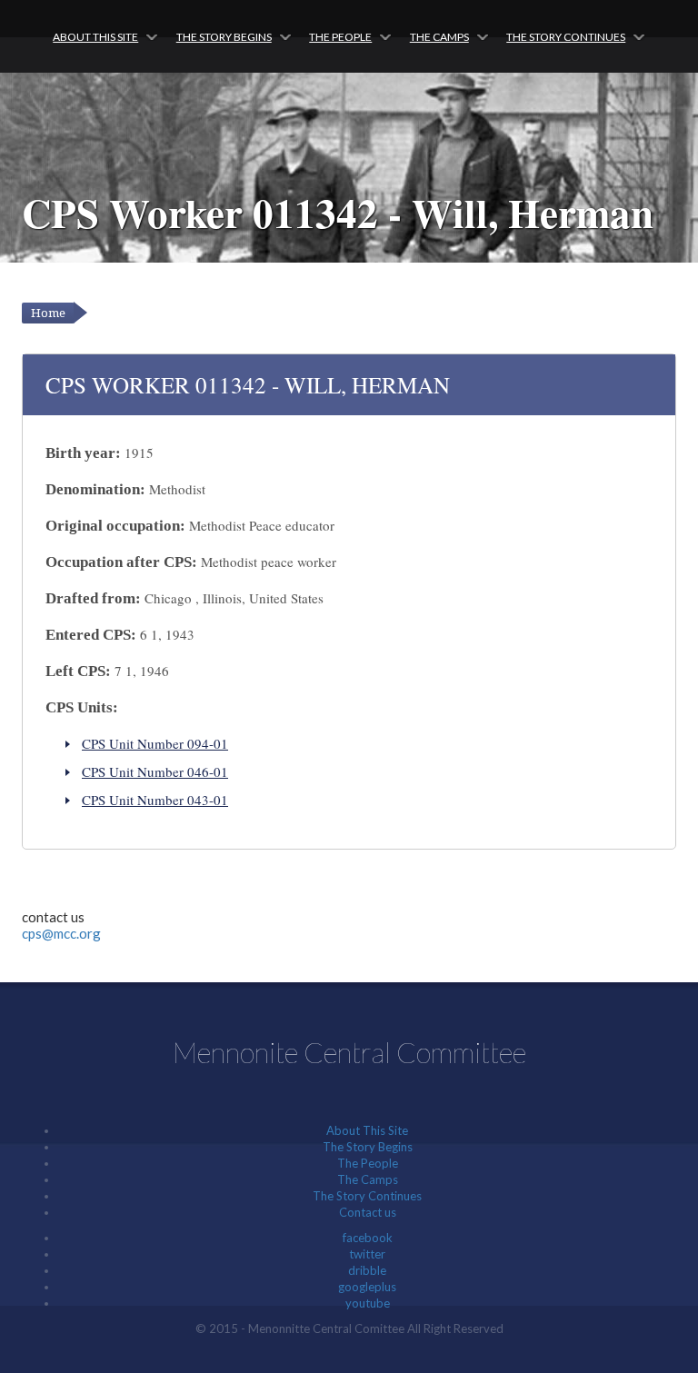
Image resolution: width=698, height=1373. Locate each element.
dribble (367, 1270)
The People (340, 37)
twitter (367, 1254)
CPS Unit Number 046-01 (155, 771)
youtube (367, 1303)
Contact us (367, 1212)
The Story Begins (224, 37)
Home (48, 313)
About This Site (95, 37)
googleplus (367, 1286)
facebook (368, 1237)
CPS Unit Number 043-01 (155, 800)
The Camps (439, 37)
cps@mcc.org (61, 933)
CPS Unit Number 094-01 (155, 743)
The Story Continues (565, 37)
